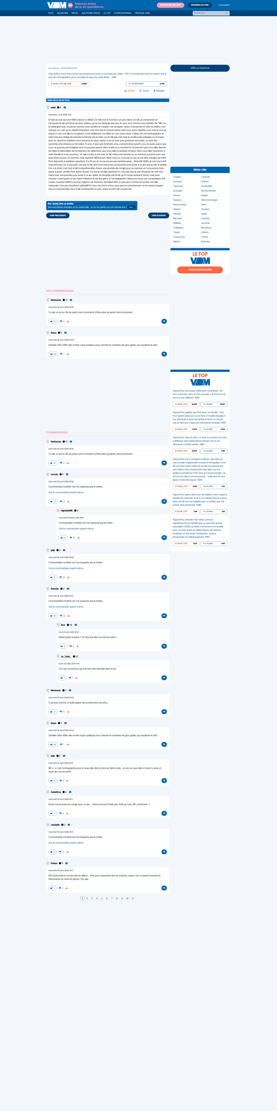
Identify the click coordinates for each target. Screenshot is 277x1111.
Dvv (63, 625)
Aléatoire (62, 13)
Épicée (75, 13)
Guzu (54, 333)
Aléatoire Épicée (91, 13)
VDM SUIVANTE (159, 216)
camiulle (55, 825)
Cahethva (56, 792)
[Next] (133, 898)
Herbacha (56, 300)
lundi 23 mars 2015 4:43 (69, 664)
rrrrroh (54, 474)
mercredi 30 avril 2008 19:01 (60, 596)
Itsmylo (55, 589)
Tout (51, 13)
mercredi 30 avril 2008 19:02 (61, 698)
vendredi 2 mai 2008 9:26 (59, 115)
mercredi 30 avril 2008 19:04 (61, 340)
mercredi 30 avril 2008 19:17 (60, 871)
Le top (107, 13)
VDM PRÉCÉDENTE (58, 216)
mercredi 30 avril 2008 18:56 (61, 307)
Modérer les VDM (200, 5)
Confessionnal (123, 13)
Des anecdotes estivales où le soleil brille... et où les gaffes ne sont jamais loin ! (91, 206)
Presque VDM (142, 13)
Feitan (54, 863)
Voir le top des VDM (200, 270)
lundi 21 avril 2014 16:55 (69, 632)
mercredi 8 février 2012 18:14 (71, 518)
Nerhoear (56, 690)
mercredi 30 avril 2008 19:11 (60, 799)
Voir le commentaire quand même (65, 492)
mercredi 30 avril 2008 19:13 (60, 832)
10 (127, 899)
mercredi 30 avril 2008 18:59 (61, 558)
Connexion (224, 5)
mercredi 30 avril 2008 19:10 (60, 763)
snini (53, 108)
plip (53, 550)
